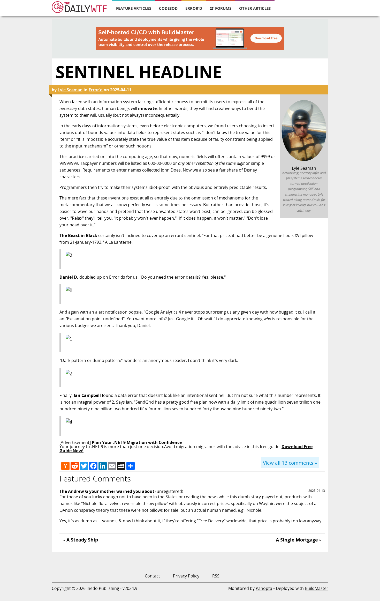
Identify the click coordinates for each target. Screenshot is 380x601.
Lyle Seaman (70, 90)
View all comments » (290, 462)
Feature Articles (133, 8)
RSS (215, 576)
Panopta (264, 588)
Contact (152, 576)
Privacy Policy (186, 576)
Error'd (193, 8)
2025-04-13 (316, 490)
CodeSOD (168, 8)
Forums (223, 8)
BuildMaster (316, 588)
